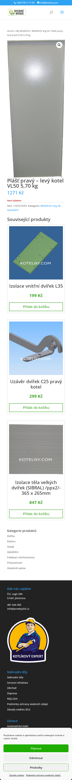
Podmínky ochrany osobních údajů (43, 775)
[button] (59, 45)
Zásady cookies (16, 775)
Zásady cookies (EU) (18, 709)
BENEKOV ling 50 (40, 30)
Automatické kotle (17, 726)
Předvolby (36, 767)
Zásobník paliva (16, 568)
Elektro (11, 541)
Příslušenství (14, 562)
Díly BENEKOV (23, 30)
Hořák (10, 546)
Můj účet (12, 698)
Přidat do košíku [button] (36, 306)
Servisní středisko (17, 682)
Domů (10, 30)
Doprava (12, 693)
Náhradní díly (15, 677)
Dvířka (11, 536)
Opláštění (13, 210)
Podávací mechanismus (21, 557)
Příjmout (36, 748)
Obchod (11, 688)
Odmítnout (36, 758)
